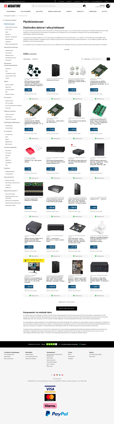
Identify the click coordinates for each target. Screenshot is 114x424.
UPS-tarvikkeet (9, 103)
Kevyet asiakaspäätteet (11, 44)
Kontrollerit (8, 150)
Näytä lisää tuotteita (66, 308)
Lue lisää (66, 49)
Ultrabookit (8, 60)
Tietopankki (61, 1)
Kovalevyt (7, 155)
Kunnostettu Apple (10, 194)
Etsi (108, 59)
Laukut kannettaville (10, 75)
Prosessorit (8, 153)
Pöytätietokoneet (9, 24)
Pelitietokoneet (9, 39)
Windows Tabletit (9, 94)
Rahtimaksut (50, 358)
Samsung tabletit (9, 89)
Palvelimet (7, 168)
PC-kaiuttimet (9, 134)
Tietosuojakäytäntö (9, 354)
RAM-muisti (92, 356)
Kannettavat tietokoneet (11, 47)
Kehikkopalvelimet (10, 171)
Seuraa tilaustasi (51, 360)
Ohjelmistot (8, 160)
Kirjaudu (107, 1)
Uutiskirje (70, 358)
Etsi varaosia (86, 1)
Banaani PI (8, 34)
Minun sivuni (49, 366)
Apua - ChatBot (51, 364)
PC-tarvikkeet (8, 131)
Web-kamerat (8, 144)
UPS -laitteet (7, 97)
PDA (6, 92)
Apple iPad (8, 87)
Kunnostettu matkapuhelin (12, 200)
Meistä (69, 354)
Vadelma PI (8, 41)
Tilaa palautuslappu (52, 362)
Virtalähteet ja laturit (10, 73)
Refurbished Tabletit (10, 205)
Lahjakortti (69, 1)
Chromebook (8, 53)
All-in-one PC (8, 29)
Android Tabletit (9, 84)
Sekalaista (8, 68)
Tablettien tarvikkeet (10, 111)
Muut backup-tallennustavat (12, 182)
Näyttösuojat (8, 116)
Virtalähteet (8, 162)
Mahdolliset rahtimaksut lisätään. (31, 93)
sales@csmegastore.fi (72, 381)
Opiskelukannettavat (10, 57)
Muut (6, 165)
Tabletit (6, 81)
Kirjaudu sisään (29, 354)
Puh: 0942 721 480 (82, 381)
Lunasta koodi (77, 1)
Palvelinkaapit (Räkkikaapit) (12, 122)
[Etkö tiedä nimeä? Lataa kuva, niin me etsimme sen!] (84, 6)
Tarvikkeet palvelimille (10, 147)
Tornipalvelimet (9, 174)
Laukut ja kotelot (9, 114)
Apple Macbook (9, 50)
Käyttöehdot (7, 356)
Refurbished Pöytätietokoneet (13, 203)
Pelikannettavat (9, 55)
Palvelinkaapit (9, 125)
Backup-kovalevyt (10, 180)
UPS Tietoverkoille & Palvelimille (13, 105)
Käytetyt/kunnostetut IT (11, 190)
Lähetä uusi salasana (30, 358)
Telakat (7, 78)
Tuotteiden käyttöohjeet (95, 354)
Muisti (6, 157)
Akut (6, 71)
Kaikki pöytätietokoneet (11, 27)
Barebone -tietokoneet (11, 36)
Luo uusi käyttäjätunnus (96, 1)
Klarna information (8, 358)
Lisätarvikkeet (9, 128)
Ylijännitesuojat (9, 100)
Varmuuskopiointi (9, 177)
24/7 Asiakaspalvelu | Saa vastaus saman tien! (15, 1)
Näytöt (7, 139)
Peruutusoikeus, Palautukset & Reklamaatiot (54, 355)
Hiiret (6, 137)
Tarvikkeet (8, 185)
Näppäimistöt (8, 141)
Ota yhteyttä (71, 356)
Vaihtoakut (8, 108)
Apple (6, 32)
